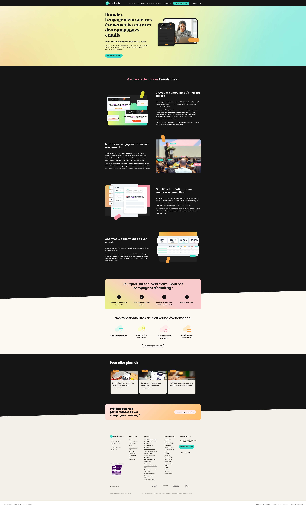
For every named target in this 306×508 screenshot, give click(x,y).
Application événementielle (168, 456)
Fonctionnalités (170, 437)
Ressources (133, 437)
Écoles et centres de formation (149, 456)
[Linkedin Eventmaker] (185, 454)
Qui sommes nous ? (116, 441)
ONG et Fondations (149, 453)
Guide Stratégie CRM (133, 448)
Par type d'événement (150, 459)
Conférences (147, 463)
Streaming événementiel (168, 470)
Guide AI (131, 445)
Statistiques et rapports (168, 464)
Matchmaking (168, 459)
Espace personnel (169, 447)
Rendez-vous (168, 461)
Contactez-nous (185, 437)
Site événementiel (169, 449)
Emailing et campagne (167, 452)
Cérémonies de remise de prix (150, 466)
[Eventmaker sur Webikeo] (189, 454)
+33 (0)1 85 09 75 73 (186, 442)
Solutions (147, 437)
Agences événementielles (150, 451)
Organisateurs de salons (150, 441)
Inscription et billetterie (168, 439)
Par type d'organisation (150, 439)
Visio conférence (169, 473)
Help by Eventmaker (132, 458)
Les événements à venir (115, 444)
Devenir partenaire (116, 447)
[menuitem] (194, 4)
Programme (168, 445)
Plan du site (114, 449)
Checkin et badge (169, 443)
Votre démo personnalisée (153, 346)
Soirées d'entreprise (149, 479)
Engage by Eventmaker (132, 452)
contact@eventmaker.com (188, 440)
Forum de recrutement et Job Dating (150, 470)
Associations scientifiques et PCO (149, 448)
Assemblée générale (149, 473)
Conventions (147, 461)
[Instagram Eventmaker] (181, 454)
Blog (130, 439)
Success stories (133, 441)
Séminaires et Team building (149, 476)
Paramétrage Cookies (147, 493)
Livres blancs (132, 443)
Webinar (167, 467)
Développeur (132, 455)
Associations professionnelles (148, 444)
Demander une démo (181, 3)
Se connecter (167, 3)
